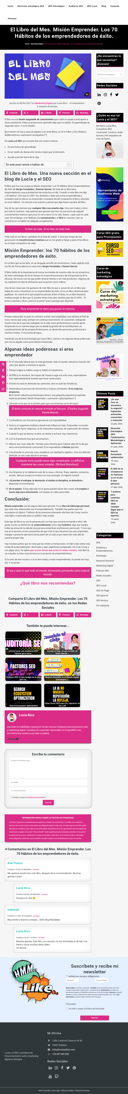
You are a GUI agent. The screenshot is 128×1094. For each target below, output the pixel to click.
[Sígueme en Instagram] (56, 1068)
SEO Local (101, 585)
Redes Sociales (103, 575)
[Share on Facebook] (3, 370)
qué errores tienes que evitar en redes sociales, (53, 550)
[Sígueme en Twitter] (68, 1068)
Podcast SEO (102, 570)
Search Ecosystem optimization (117, 454)
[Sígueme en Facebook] (62, 1068)
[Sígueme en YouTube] (50, 1077)
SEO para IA (102, 595)
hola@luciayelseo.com (63, 1049)
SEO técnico (102, 600)
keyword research (105, 560)
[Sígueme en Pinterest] (74, 1068)
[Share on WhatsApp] (3, 389)
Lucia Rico (23, 888)
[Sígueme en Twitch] (57, 1077)
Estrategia (101, 555)
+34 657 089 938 (60, 1054)
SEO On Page (102, 590)
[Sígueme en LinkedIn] (50, 1068)
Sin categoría (102, 605)
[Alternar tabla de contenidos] (68, 165)
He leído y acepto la (29, 797)
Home (27, 44)
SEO (98, 580)
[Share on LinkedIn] (3, 376)
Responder (35, 869)
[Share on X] (3, 364)
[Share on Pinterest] (3, 383)
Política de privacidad (36, 797)
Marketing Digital (37, 44)
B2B (98, 542)
